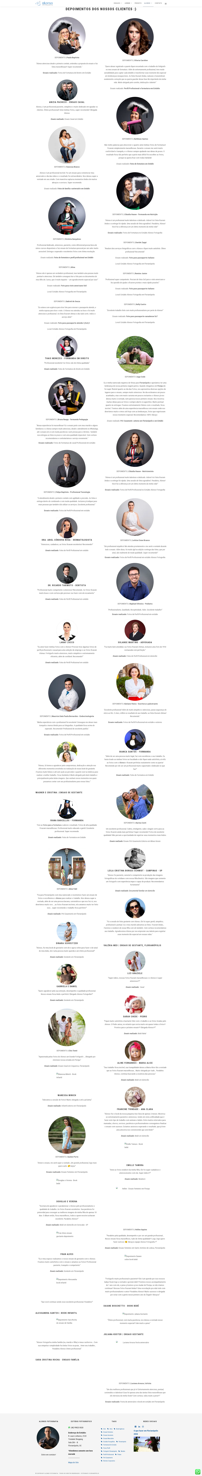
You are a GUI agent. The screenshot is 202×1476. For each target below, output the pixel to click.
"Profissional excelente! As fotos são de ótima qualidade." (67, 363)
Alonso (122, 762)
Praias (119, 1454)
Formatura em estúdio (109, 1445)
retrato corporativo (109, 1461)
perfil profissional (108, 1454)
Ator (104, 1429)
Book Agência (120, 1429)
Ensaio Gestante (108, 1435)
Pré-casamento (108, 1457)
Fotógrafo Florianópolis (110, 1451)
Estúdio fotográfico (109, 1441)
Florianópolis (145, 383)
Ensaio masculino (108, 1438)
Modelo (123, 1451)
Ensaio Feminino (108, 1432)
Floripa (160, 386)
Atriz (111, 1429)
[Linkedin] (139, 1427)
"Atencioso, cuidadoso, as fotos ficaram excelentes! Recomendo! (66, 544)
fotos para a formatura (52, 825)
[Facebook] (135, 1427)
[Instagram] (143, 1427)
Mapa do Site (73, 1462)
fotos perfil (106, 1448)
